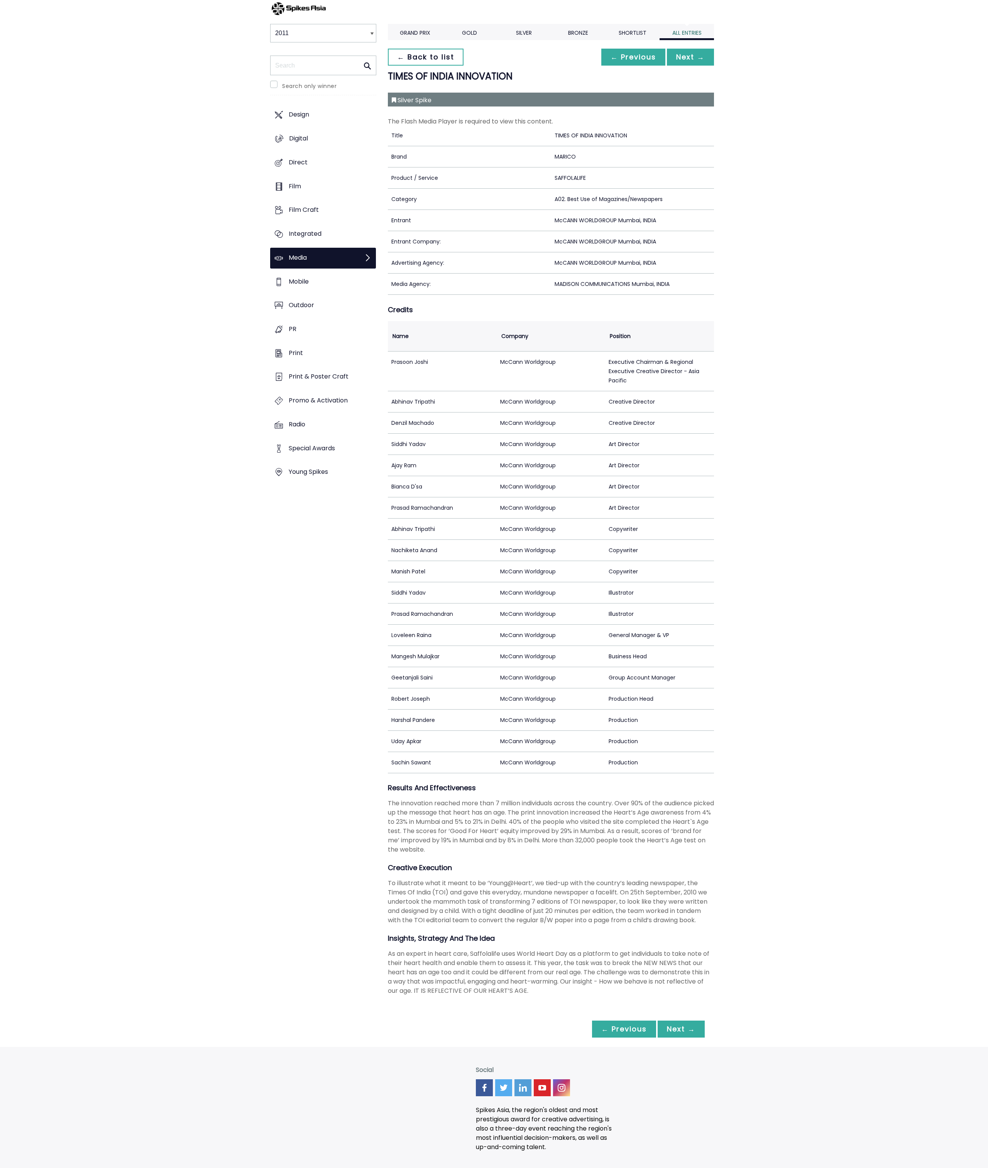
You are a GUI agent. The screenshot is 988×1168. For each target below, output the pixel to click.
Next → (690, 57)
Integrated (305, 233)
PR (292, 329)
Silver (524, 33)
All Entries (687, 33)
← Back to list (425, 57)
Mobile (299, 281)
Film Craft (304, 210)
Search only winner (309, 86)
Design (299, 114)
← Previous (633, 57)
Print (296, 352)
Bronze (578, 33)
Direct (298, 162)
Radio (297, 424)
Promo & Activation (318, 400)
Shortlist (632, 33)
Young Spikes (308, 472)
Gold (469, 33)
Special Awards (312, 448)
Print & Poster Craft (319, 376)
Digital (298, 138)
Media (298, 257)
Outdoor (301, 305)
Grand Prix (415, 33)
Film (295, 186)
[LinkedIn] (522, 1087)
